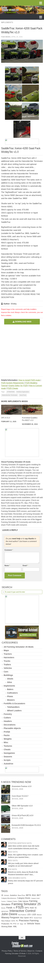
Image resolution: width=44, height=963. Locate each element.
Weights (8, 739)
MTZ (31, 918)
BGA (34, 895)
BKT (39, 895)
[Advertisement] (22, 349)
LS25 (34, 914)
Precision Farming (29, 920)
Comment (9, 550)
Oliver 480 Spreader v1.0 (22, 806)
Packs (7, 735)
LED (29, 914)
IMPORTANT (5, 911)
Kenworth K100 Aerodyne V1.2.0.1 (26, 825)
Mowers (11, 700)
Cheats (7, 749)
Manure (39, 914)
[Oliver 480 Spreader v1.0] (5, 808)
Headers (8, 721)
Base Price (21, 895)
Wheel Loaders (14, 710)
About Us (30, 951)
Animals (6, 895)
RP (18, 924)
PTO (14, 924)
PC (17, 921)
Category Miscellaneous (8, 898)
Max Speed (24, 918)
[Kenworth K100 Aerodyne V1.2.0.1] (5, 828)
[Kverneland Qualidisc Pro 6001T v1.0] (32, 410)
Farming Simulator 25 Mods (15, 953)
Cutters (7, 718)
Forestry (8, 714)
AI (2, 895)
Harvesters (9, 657)
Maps (6, 650)
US (25, 924)
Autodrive (8, 764)
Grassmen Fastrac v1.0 (21, 786)
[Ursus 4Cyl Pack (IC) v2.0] (5, 818)
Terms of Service (20, 951)
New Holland (5, 921)
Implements (7, 22)
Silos (9, 682)
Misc (6, 742)
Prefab (7, 732)
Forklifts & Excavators (14, 703)
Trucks (7, 661)
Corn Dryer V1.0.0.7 (20, 796)
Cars (6, 672)
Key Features (22, 915)
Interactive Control (22, 911)
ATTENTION (10, 392)
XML (15, 926)
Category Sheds (23, 898)
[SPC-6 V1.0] (11, 410)
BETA (28, 895)
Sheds (10, 679)
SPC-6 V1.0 (5, 418)
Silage (21, 924)
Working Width (6, 926)
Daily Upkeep (23, 901)
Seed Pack (23, 395)
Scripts (7, 760)
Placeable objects (12, 728)
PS (11, 924)
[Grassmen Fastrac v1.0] (5, 789)
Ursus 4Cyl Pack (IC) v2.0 (22, 815)
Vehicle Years (33, 923)
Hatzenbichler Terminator (9, 395)
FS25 (20, 907)
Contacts (39, 951)
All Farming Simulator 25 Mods (19, 647)
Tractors (8, 654)
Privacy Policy (7, 951)
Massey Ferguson (10, 917)
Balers (10, 689)
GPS (27, 908)
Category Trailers (12, 901)
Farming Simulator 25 (26, 904)
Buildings (8, 675)
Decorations (9, 725)
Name (7, 565)
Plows (10, 696)
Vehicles (8, 668)
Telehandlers (13, 707)
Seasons (8, 756)
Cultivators (12, 693)
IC (36, 908)
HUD (32, 908)
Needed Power (38, 917)
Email (25, 565)
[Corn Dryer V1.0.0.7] (5, 799)
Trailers (7, 664)
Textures (8, 746)
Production (5, 924)
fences (3, 908)
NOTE (13, 921)
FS (14, 908)
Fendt (9, 907)
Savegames (9, 753)
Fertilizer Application (23, 392)
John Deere (9, 914)
